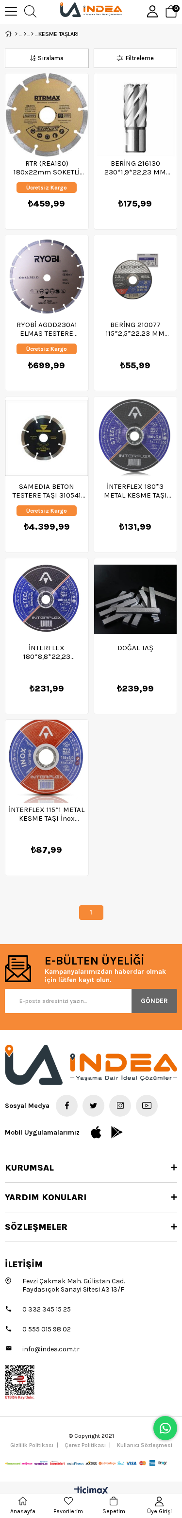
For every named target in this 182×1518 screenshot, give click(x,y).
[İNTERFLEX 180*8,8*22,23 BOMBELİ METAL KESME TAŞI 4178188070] (46, 599)
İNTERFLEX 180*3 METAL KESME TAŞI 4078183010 (135, 491)
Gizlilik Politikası (31, 1445)
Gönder (154, 1001)
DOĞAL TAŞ (135, 647)
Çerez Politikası (85, 1445)
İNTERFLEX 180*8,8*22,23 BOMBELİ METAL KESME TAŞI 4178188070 (46, 652)
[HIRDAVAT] (25, 34)
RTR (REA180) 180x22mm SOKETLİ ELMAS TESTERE (47, 167)
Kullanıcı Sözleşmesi (144, 1445)
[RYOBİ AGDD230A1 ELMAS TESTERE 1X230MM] (46, 276)
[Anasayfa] (16, 34)
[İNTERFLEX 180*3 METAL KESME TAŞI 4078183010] (135, 438)
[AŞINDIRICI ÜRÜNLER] (32, 34)
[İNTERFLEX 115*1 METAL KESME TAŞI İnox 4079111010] (46, 761)
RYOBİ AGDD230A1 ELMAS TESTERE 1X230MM (47, 329)
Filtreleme (140, 58)
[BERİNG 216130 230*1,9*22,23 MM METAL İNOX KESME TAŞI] (135, 114)
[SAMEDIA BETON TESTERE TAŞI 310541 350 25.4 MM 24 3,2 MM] (46, 438)
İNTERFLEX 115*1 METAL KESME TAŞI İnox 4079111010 (46, 814)
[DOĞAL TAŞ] (135, 599)
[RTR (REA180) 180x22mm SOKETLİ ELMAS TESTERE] (46, 114)
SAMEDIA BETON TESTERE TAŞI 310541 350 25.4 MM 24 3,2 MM (47, 491)
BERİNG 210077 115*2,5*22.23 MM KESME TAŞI (135, 329)
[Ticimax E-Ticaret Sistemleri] (91, 1491)
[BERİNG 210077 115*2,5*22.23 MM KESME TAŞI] (135, 276)
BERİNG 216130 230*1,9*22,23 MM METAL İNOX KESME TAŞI (135, 167)
